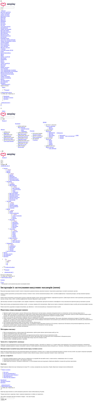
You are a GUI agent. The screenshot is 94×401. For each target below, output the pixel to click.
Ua (7, 263)
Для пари (11, 203)
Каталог (8, 171)
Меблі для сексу (16, 240)
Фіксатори (15, 222)
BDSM (11, 211)
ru (1, 105)
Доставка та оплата (5, 381)
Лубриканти (12, 246)
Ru (7, 264)
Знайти (2, 399)
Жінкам (11, 175)
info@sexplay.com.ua (7, 92)
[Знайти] (2, 9)
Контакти (3, 382)
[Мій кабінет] (1, 159)
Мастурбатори (16, 188)
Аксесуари (15, 231)
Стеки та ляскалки (17, 215)
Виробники (3, 380)
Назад (9, 169)
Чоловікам (12, 184)
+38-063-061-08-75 (5, 84)
